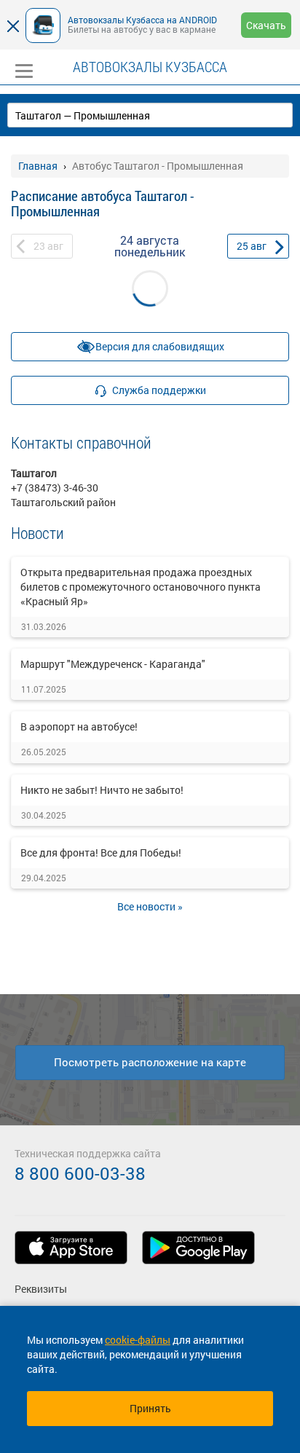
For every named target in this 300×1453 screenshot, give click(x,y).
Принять (150, 1408)
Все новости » (150, 906)
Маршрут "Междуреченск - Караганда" (112, 664)
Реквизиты (41, 1289)
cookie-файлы (137, 1340)
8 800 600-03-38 (80, 1173)
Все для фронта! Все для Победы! (100, 852)
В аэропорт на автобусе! (79, 726)
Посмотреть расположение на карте (150, 1062)
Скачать (266, 25)
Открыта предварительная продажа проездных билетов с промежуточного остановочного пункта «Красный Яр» (140, 586)
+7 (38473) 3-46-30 (54, 488)
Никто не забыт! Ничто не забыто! (101, 790)
